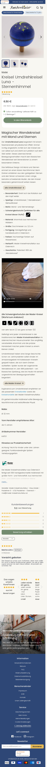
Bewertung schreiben (22, 532)
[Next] (41, 37)
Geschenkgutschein (22, 712)
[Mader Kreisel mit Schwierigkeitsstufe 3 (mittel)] (28, 215)
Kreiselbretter (21, 392)
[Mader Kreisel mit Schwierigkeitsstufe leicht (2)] (10, 325)
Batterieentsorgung (23, 679)
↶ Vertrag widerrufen (22, 726)
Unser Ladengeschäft (22, 701)
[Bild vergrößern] (23, 37)
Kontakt (23, 697)
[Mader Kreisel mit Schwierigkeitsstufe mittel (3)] (15, 325)
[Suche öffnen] (37, 6)
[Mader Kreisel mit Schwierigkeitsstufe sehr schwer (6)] (31, 325)
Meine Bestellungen (23, 718)
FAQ (22, 669)
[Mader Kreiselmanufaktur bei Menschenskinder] (8, 465)
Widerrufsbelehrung (22, 673)
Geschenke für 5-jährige (34, 12)
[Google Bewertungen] (5, 2)
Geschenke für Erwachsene (12, 12)
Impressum (23, 691)
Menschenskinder (30, 759)
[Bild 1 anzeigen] (6, 64)
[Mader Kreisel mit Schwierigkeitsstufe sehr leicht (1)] (4, 325)
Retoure (23, 666)
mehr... (4, 482)
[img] (9, 587)
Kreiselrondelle (8, 395)
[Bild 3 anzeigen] (24, 64)
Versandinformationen (22, 663)
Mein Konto (23, 715)
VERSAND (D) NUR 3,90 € (20, 2)
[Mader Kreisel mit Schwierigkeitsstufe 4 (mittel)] (21, 325)
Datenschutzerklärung (23, 676)
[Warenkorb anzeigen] (41, 6)
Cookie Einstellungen (22, 722)
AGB (22, 694)
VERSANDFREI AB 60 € (36, 2)
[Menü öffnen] (4, 7)
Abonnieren (37, 746)
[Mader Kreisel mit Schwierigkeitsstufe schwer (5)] (26, 325)
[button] (7, 92)
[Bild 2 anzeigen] (15, 64)
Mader (5, 72)
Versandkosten (21, 106)
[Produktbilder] (23, 37)
